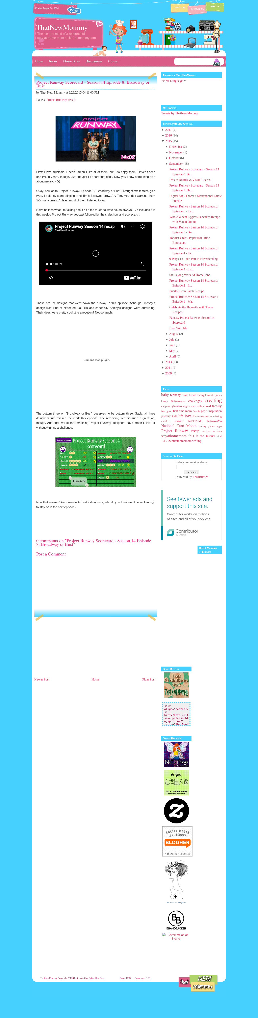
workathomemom (180, 441)
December (175, 146)
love (188, 416)
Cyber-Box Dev (96, 978)
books (185, 395)
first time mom (182, 411)
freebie (196, 411)
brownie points (213, 395)
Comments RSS (142, 978)
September (176, 163)
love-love (198, 416)
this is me (196, 436)
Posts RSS (125, 978)
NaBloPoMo (195, 421)
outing (202, 426)
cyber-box (176, 406)
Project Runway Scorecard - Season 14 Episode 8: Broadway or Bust (92, 84)
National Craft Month (179, 426)
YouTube (179, 7)
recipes (206, 431)
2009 (168, 373)
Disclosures (94, 61)
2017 (168, 129)
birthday (175, 395)
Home (39, 61)
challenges (195, 401)
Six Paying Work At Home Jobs (189, 275)
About (53, 61)
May (172, 350)
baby (165, 395)
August (173, 334)
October (174, 158)
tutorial (210, 436)
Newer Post (41, 679)
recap (71, 99)
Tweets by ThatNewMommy (179, 113)
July (171, 339)
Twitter (214, 6)
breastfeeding (196, 395)
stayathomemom (174, 436)
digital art (188, 406)
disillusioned (203, 406)
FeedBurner (200, 476)
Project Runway (56, 99)
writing (196, 441)
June (172, 345)
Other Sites (71, 61)
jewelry (166, 416)
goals (204, 411)
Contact (114, 61)
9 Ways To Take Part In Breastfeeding (193, 258)
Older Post (148, 679)
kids (174, 416)
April (172, 356)
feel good (166, 411)
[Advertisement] (64, 648)
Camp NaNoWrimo (173, 401)
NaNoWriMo (214, 421)
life (180, 416)
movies (179, 421)
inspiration (215, 411)
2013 (168, 362)
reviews (217, 431)
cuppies (165, 406)
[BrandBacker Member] (176, 929)
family (217, 406)
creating (213, 400)
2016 (168, 135)
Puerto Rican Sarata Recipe (186, 291)
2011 (168, 367)
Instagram (197, 9)
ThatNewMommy (62, 27)
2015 (168, 141)
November (176, 152)
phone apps (215, 426)
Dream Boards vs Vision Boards (189, 179)
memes (208, 416)
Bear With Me (178, 328)
